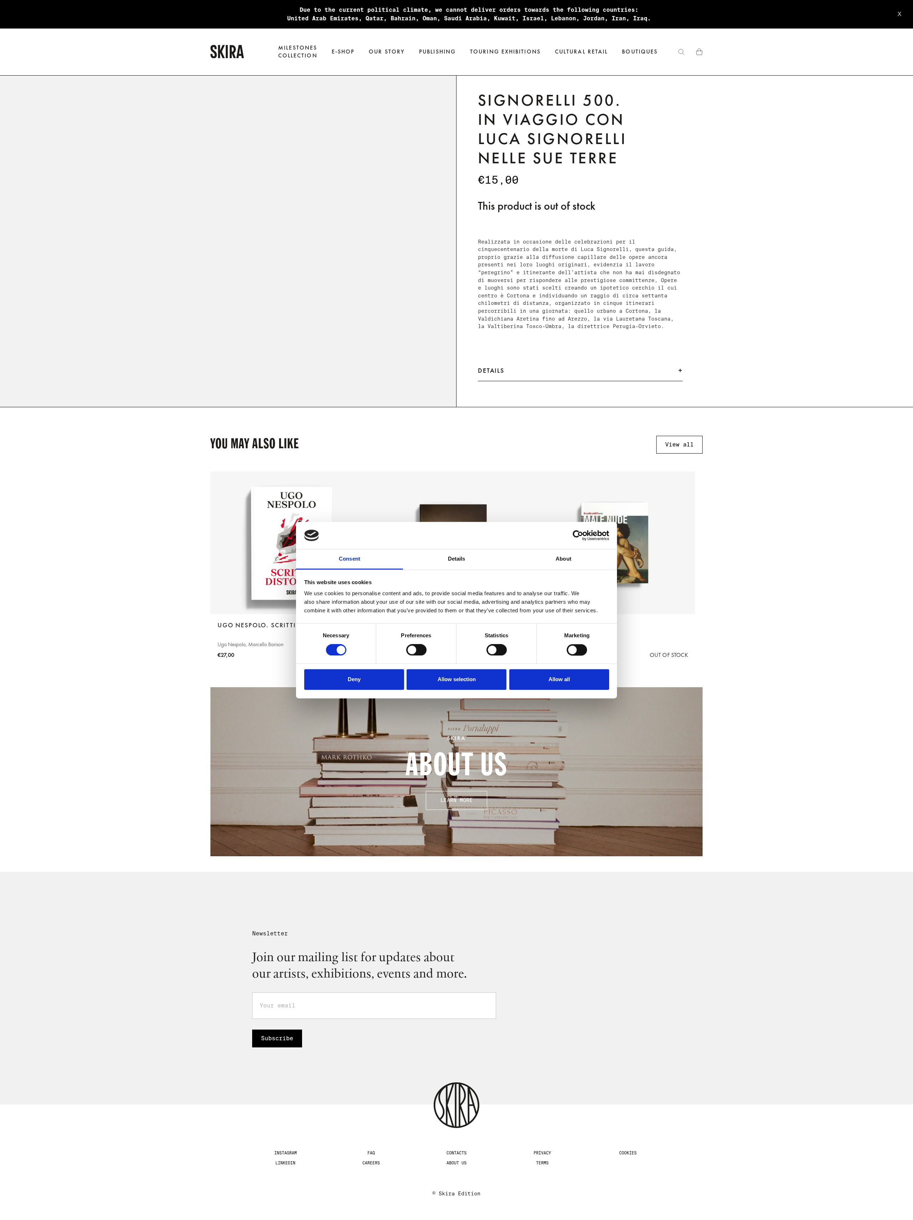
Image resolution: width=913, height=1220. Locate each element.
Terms (542, 1162)
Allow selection (457, 680)
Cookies (628, 1152)
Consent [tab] (349, 559)
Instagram (285, 1152)
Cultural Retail (581, 51)
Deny (354, 680)
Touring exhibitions (505, 51)
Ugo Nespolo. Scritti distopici (275, 625)
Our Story (387, 51)
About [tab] (563, 559)
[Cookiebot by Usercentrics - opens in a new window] (578, 535)
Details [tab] (456, 559)
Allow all (559, 680)
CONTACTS (456, 1152)
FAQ (371, 1152)
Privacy (542, 1152)
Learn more (456, 800)
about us (456, 1162)
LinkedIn (285, 1162)
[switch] (416, 649)
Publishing (437, 51)
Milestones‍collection (297, 51)
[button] (343, 52)
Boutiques (640, 51)
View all (679, 444)
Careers (371, 1162)
